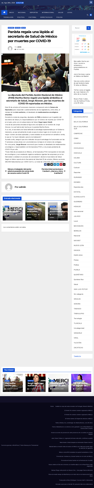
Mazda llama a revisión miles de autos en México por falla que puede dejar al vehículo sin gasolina (71, 447)
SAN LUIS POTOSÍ (80, 289)
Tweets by (77, 356)
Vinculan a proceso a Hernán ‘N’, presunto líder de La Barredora (74, 484)
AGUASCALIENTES (81, 117)
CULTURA (77, 163)
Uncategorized (79, 328)
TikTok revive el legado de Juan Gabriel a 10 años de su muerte (82, 92)
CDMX (76, 138)
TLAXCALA (78, 323)
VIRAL (76, 338)
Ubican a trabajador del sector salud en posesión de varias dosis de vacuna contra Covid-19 (21, 171)
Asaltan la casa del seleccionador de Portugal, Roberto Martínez (74, 406)
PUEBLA (77, 270)
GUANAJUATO (79, 197)
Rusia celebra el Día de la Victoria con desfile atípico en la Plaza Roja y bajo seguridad (71, 465)
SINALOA (77, 299)
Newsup (26, 445)
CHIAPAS (77, 143)
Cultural (32, 17)
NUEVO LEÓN (79, 245)
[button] (87, 15)
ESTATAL (77, 192)
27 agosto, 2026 (12, 389)
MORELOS (77, 231)
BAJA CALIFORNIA (81, 122)
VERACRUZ (78, 333)
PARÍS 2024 (78, 255)
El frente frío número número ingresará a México (79, 410)
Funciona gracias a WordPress (10, 445)
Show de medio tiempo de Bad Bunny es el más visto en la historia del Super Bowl (71, 475)
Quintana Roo (79, 279)
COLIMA (77, 158)
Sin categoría (78, 294)
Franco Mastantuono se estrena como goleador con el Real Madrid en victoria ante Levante (72, 427)
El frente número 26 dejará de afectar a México (79, 418)
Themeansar (34, 445)
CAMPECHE (78, 133)
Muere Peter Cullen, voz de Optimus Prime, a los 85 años (82, 101)
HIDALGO (77, 206)
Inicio (11, 12)
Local (69, 12)
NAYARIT (77, 240)
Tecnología (8, 17)
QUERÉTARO (78, 275)
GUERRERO (78, 202)
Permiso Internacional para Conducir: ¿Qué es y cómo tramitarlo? (52, 171)
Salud (60, 12)
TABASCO (77, 309)
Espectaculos (46, 17)
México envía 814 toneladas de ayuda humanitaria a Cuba (76, 452)
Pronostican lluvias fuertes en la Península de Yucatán (77, 460)
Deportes (34, 12)
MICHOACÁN (78, 226)
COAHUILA (78, 153)
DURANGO (78, 177)
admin (19, 47)
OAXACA (77, 250)
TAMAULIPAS (79, 313)
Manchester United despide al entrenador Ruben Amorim (76, 442)
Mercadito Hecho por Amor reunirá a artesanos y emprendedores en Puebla (81, 65)
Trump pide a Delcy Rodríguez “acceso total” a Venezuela (76, 480)
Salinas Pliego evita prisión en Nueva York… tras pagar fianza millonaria (72, 470)
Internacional (48, 12)
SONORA (77, 304)
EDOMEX (77, 182)
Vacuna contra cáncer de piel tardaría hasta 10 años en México (82, 83)
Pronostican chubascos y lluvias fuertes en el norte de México (75, 456)
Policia (59, 17)
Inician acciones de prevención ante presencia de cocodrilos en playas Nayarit (72, 433)
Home (52, 406)
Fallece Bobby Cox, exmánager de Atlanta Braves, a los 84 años (74, 422)
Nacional (22, 12)
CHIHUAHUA (79, 148)
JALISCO (77, 216)
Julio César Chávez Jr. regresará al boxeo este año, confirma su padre (72, 438)
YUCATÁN (77, 343)
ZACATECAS (78, 348)
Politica (20, 17)
